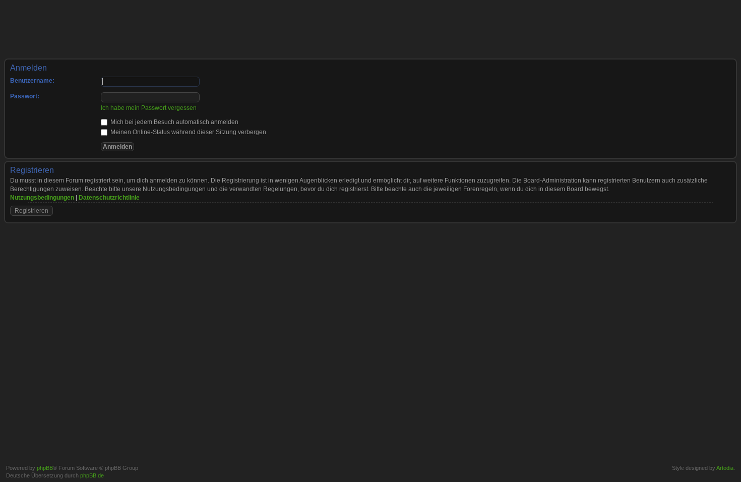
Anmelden (717, 15)
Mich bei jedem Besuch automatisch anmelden (173, 122)
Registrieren (681, 15)
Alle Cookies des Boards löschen (571, 456)
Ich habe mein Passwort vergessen (149, 107)
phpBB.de (92, 475)
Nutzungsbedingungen (42, 197)
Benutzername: (32, 80)
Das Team (514, 456)
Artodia (724, 468)
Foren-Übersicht (31, 46)
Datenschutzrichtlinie (109, 197)
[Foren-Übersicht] (37, 19)
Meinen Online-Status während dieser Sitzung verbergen (187, 132)
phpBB (45, 468)
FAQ (653, 15)
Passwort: (24, 96)
